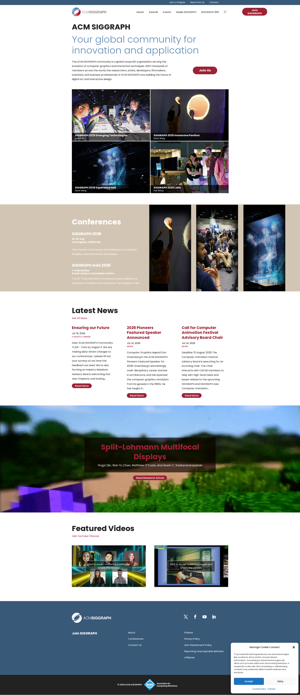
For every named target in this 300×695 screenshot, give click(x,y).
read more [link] (82, 386)
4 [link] (154, 505)
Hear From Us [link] (197, 2)
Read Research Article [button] (150, 478)
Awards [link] (153, 12)
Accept (249, 681)
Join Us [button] (205, 70)
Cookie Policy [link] (259, 688)
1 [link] (146, 505)
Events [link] (167, 12)
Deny (280, 681)
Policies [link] (271, 688)
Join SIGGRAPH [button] (255, 11)
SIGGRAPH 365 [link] (210, 12)
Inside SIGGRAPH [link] (186, 12)
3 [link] (151, 505)
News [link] (130, 346)
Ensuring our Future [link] (90, 327)
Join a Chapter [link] (177, 2)
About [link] (140, 12)
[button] (293, 647)
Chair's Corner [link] (81, 336)
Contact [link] (214, 2)
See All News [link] (79, 318)
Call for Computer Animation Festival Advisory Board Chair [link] (202, 332)
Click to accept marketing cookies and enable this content (109, 566)
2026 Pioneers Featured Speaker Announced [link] (144, 332)
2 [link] (148, 505)
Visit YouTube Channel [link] (85, 536)
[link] (89, 12)
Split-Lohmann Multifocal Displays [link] (150, 452)
